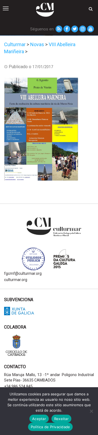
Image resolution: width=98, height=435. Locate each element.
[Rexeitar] (91, 411)
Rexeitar (61, 419)
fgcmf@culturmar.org (23, 273)
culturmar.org (15, 280)
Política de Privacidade (50, 427)
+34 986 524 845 (18, 386)
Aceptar (39, 419)
